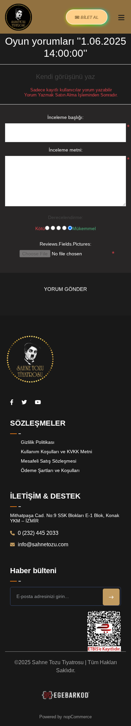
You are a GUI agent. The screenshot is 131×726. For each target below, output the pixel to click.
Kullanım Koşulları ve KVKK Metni (56, 451)
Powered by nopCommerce (65, 716)
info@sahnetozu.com (42, 544)
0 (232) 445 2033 (37, 533)
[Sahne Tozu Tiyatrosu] (18, 17)
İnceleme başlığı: (65, 117)
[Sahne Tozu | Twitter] (24, 402)
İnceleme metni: (66, 150)
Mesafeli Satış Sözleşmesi (48, 461)
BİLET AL (89, 17)
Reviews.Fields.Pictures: (65, 244)
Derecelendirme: (65, 217)
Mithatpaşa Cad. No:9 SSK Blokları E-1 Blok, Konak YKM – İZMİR (64, 518)
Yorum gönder (65, 289)
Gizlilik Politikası (37, 442)
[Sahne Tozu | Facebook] (11, 402)
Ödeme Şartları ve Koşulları (50, 470)
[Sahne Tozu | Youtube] (38, 402)
